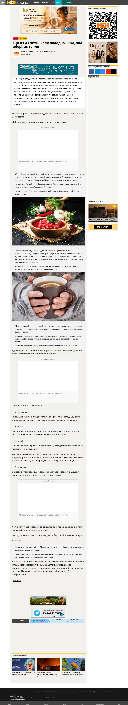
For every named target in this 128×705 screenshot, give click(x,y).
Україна (36, 2)
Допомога (67, 2)
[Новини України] (17, 2)
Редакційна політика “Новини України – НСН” (103, 692)
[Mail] (113, 71)
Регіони (45, 2)
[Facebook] (91, 71)
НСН (16, 101)
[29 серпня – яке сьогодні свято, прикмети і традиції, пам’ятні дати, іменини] (73, 665)
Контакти (62, 692)
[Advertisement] (48, 143)
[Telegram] (97, 71)
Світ (52, 2)
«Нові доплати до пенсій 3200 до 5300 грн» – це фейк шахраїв (23, 673)
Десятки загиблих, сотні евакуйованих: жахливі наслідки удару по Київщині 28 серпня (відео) (48, 674)
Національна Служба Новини (37, 51)
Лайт (58, 2)
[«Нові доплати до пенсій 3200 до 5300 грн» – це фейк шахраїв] (23, 665)
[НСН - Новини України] (48, 613)
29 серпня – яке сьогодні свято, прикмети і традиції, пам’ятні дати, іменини (72, 674)
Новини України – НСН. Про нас (77, 692)
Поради (24, 38)
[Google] (102, 71)
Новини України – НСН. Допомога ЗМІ (45, 692)
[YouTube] (108, 71)
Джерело (16, 580)
